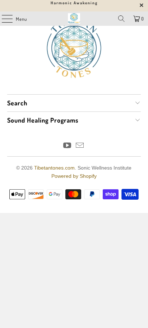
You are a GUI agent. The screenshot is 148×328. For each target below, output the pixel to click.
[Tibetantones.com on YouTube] (67, 146)
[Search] (121, 18)
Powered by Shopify (74, 176)
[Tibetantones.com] (74, 18)
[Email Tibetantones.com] (80, 146)
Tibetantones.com (54, 168)
